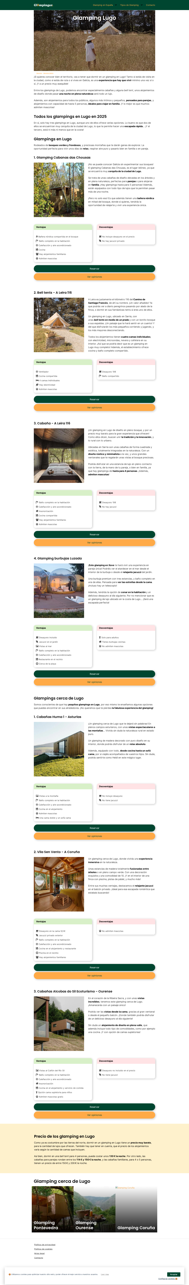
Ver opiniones (94, 276)
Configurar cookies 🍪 (167, 1279)
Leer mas (105, 1274)
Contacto (150, 5)
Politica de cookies (43, 1249)
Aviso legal (39, 1253)
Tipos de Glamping (129, 5)
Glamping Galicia (48, 73)
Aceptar (173, 1274)
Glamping (39, 73)
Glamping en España (103, 5)
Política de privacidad (44, 1244)
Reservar (94, 268)
